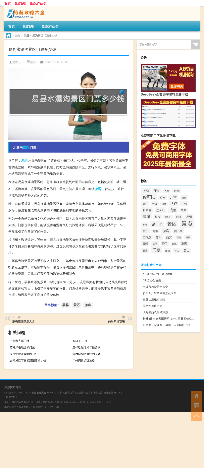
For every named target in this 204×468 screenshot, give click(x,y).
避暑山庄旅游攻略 (154, 299)
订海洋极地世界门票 (22, 347)
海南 (155, 231)
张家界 (147, 210)
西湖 (179, 237)
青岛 (177, 250)
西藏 (188, 237)
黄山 (186, 250)
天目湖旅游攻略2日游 (23, 354)
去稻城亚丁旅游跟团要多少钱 (28, 360)
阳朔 (167, 250)
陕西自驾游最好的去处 (86, 354)
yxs (21, 62)
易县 (24, 160)
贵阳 (155, 243)
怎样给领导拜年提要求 (86, 347)
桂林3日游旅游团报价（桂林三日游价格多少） (169, 318)
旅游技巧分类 (38, 3)
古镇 (154, 204)
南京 (183, 197)
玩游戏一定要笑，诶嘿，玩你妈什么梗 (166, 325)
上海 (146, 190)
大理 (174, 203)
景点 (187, 223)
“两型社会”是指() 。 (155, 280)
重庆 (184, 243)
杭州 (145, 231)
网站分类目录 (67, 392)
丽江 (157, 190)
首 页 (7, 3)
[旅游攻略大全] (25, 8)
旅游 (18, 35)
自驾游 (147, 237)
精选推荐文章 (83, 392)
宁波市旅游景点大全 (155, 287)
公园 (162, 197)
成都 (173, 209)
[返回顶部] (195, 415)
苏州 (158, 237)
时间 (178, 217)
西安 (169, 237)
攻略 (183, 210)
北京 (173, 197)
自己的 (178, 231)
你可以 (149, 197)
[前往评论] (195, 405)
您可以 (160, 210)
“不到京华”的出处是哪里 (158, 274)
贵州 (145, 243)
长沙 (145, 250)
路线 (174, 243)
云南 (177, 190)
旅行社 (168, 216)
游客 (98, 188)
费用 (164, 243)
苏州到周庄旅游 (152, 306)
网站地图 (97, 392)
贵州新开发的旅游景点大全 (159, 293)
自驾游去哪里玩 (19, 341)
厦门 (145, 203)
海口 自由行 (80, 341)
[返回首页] (195, 395)
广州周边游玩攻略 (84, 360)
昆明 (189, 217)
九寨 (167, 190)
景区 (26, 147)
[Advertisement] (102, 440)
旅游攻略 (20, 3)
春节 (145, 224)
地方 (164, 203)
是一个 (157, 224)
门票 (156, 250)
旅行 (157, 217)
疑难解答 (108, 392)
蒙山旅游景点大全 (23, 321)
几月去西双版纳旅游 (155, 312)
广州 (184, 204)
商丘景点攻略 (116, 321)
